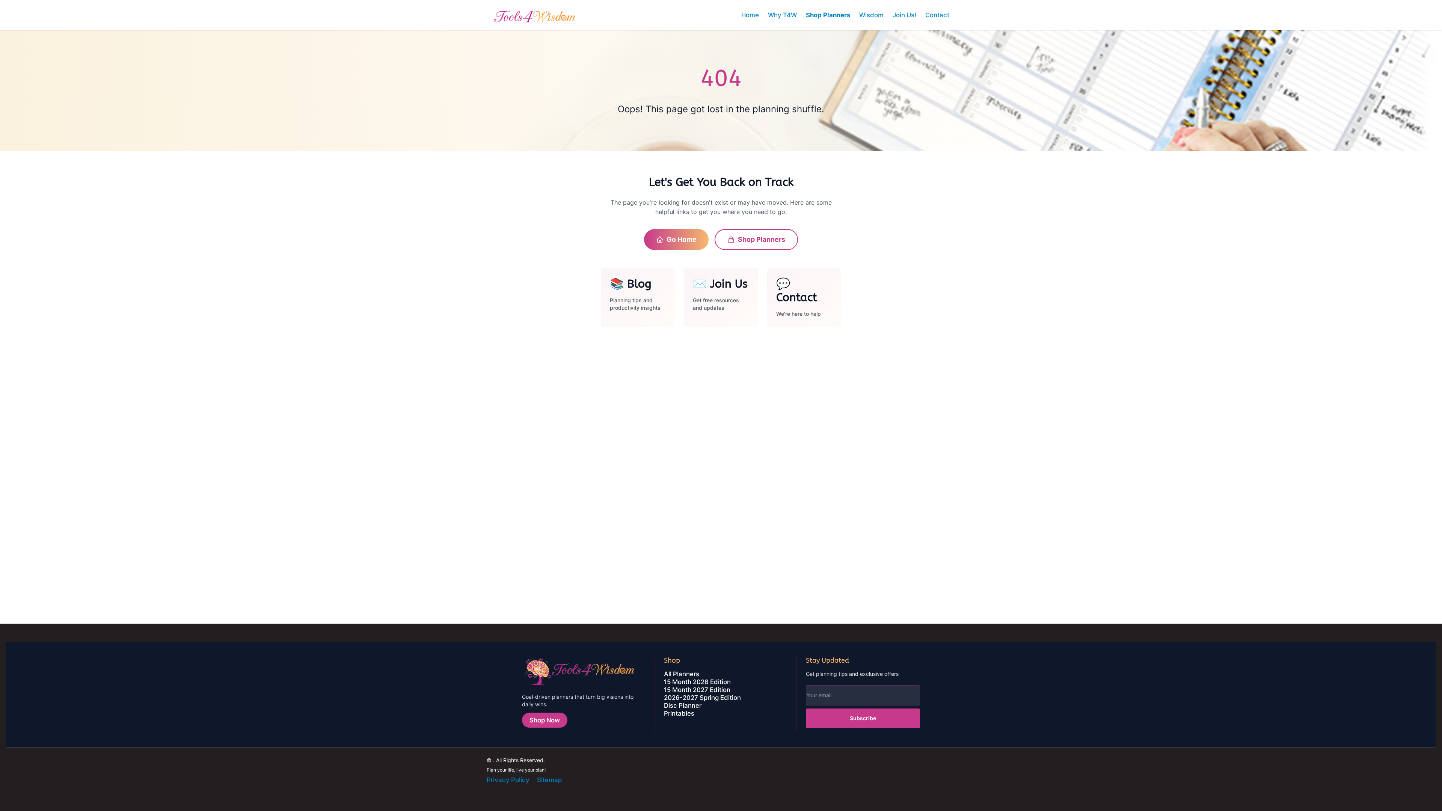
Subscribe (863, 718)
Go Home (682, 239)
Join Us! (904, 15)
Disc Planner (682, 705)
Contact (937, 15)
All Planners (681, 674)
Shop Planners (828, 15)
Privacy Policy (508, 780)
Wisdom (871, 15)
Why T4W (782, 15)
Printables (679, 713)
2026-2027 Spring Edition (702, 697)
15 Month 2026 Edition (697, 682)
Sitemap (549, 780)
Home (750, 15)
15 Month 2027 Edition (697, 689)
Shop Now (544, 720)
